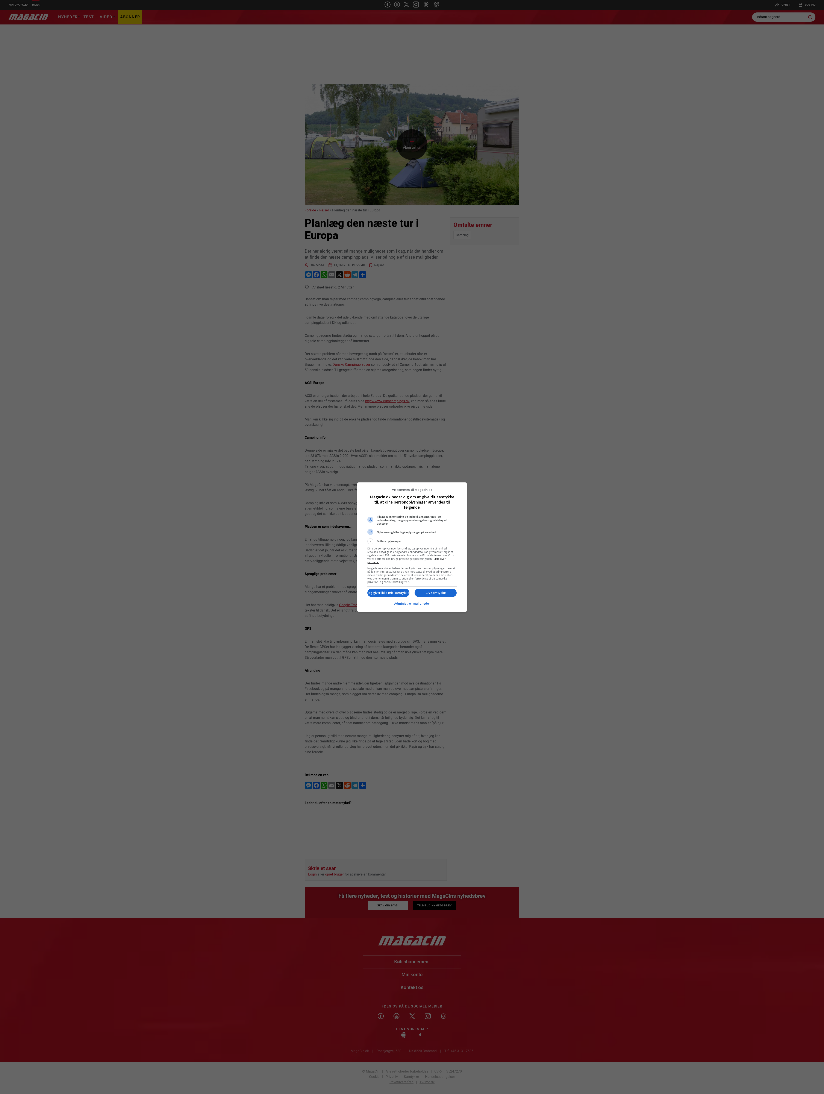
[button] (412, 541)
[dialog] (412, 547)
